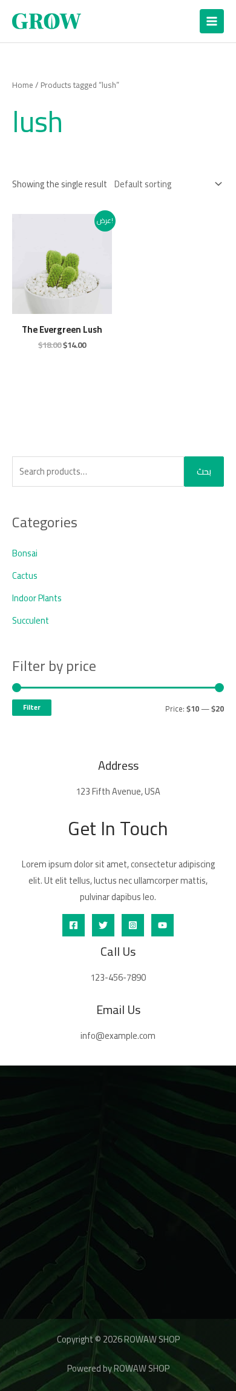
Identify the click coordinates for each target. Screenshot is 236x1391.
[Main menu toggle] (212, 21)
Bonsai (25, 553)
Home (22, 85)
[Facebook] (73, 925)
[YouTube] (162, 925)
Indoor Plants (37, 598)
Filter (32, 707)
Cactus (25, 575)
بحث (204, 471)
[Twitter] (103, 925)
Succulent (30, 620)
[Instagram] (133, 925)
